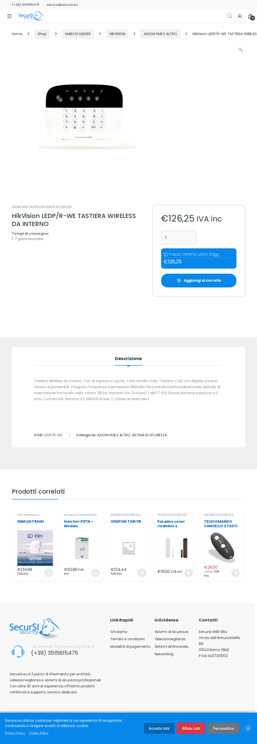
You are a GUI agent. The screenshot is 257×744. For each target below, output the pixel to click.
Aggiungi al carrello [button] (45, 573)
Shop (42, 33)
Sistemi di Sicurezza (171, 631)
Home (17, 33)
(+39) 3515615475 (25, 4)
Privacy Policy (15, 733)
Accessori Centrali (77, 515)
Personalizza (223, 728)
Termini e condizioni (127, 639)
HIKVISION (117, 33)
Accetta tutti (159, 728)
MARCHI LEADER (78, 33)
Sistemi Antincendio (172, 646)
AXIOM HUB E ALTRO (160, 33)
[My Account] (240, 16)
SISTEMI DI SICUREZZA (55, 207)
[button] (240, 50)
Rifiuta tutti (191, 728)
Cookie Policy (38, 733)
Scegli (188, 573)
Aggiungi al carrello (202, 280)
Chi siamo (118, 631)
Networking (164, 654)
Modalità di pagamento (130, 646)
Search (229, 16)
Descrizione (128, 359)
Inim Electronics (28, 515)
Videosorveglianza (170, 639)
